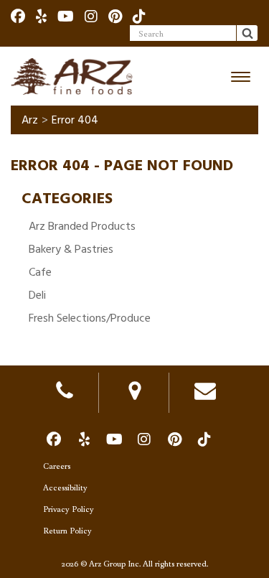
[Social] (18, 15)
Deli (37, 295)
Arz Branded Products (82, 226)
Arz (30, 120)
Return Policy (67, 530)
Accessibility (65, 487)
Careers (56, 465)
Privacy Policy (68, 508)
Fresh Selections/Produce (90, 318)
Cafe (40, 272)
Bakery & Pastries (71, 249)
